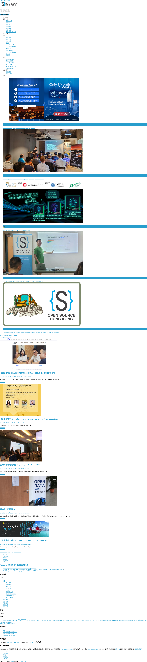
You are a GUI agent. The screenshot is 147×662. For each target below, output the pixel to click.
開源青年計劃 (9, 592)
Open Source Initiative (93, 649)
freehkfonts (39, 620)
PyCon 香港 (12, 44)
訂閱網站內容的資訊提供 (10, 632)
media (72, 620)
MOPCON (75, 620)
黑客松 (8, 56)
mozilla (79, 620)
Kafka (70, 620)
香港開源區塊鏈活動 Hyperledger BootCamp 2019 (20, 465)
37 (15, 552)
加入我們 (5, 70)
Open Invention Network (67, 649)
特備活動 (8, 48)
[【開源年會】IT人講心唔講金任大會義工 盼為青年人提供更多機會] (28, 369)
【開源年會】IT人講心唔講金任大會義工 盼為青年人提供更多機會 (27, 373)
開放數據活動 (9, 50)
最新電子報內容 (23, 565)
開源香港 (5, 10)
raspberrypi (104, 620)
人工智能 (134, 620)
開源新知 (5, 606)
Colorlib (12, 661)
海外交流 (8, 41)
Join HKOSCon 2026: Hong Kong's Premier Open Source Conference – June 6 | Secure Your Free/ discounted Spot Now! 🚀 (33, 569)
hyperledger (58, 620)
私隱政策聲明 (138, 649)
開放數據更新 (13, 52)
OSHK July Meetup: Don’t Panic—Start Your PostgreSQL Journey (19, 568)
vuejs (127, 620)
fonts (34, 620)
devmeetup (28, 620)
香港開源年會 (13, 46)
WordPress (130, 620)
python (100, 620)
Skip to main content (5, 0)
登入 (4, 630)
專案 (4, 57)
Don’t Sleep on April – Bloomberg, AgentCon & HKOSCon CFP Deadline (21, 571)
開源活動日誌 (6, 33)
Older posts (18, 552)
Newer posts (3, 552)
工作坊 (8, 54)
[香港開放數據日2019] (28, 505)
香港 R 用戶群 (10, 595)
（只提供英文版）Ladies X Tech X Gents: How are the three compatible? (29, 419)
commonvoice (14, 620)
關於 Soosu (9, 22)
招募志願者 (9, 73)
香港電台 (13, 623)
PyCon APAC (87, 620)
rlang (108, 620)
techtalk (121, 620)
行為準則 (8, 26)
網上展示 (11, 62)
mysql (83, 620)
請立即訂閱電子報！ (5, 337)
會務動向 (5, 601)
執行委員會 (9, 21)
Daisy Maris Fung (18, 423)
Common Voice (10, 59)
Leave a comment (27, 376)
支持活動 (8, 39)
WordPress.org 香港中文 (9, 635)
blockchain (8, 620)
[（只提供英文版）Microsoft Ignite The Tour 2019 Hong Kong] (24, 536)
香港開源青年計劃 (11, 66)
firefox (32, 620)
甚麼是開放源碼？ (11, 32)
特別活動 (8, 584)
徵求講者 (8, 72)
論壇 (4, 75)
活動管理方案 (9, 68)
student (112, 620)
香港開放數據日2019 (8, 509)
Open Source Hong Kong (13, 642)
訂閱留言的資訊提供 (8, 633)
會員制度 (8, 24)
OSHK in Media (18, 376)
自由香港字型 (9, 61)
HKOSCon (50, 620)
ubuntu (124, 620)
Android (1, 620)
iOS (61, 620)
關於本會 (5, 19)
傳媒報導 (8, 28)
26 (12, 552)
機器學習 (142, 620)
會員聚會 (8, 37)
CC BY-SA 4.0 (31, 642)
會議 (7, 43)
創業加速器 (9, 64)
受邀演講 (5, 599)
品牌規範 (8, 30)
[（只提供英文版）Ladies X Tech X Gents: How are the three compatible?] (20, 415)
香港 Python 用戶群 (11, 594)
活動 (4, 35)
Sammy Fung (17, 468)
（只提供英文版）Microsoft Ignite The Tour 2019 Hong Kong (24, 540)
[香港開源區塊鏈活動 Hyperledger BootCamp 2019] (21, 461)
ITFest (63, 620)
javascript (67, 620)
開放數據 (5, 605)
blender (4, 620)
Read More (2, 382)
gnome (44, 620)
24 (9, 552)
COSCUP (22, 620)
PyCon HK (93, 620)
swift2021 (117, 620)
